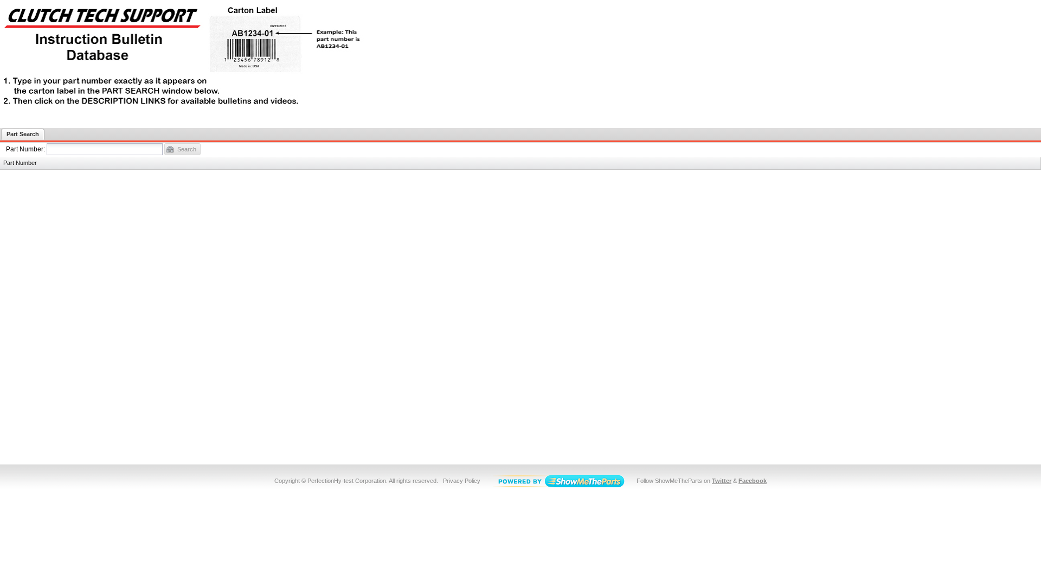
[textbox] (105, 149)
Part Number (25, 149)
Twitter (721, 480)
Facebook (752, 480)
